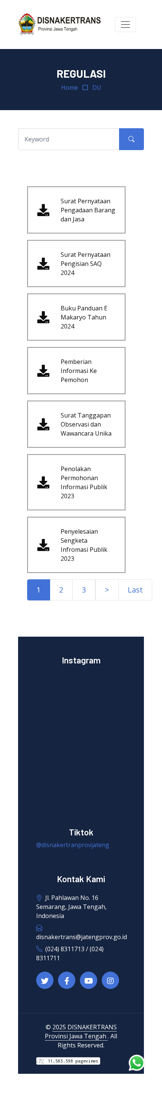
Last (135, 590)
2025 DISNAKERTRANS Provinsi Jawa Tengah (81, 1031)
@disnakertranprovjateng (72, 845)
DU (96, 87)
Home (69, 87)
